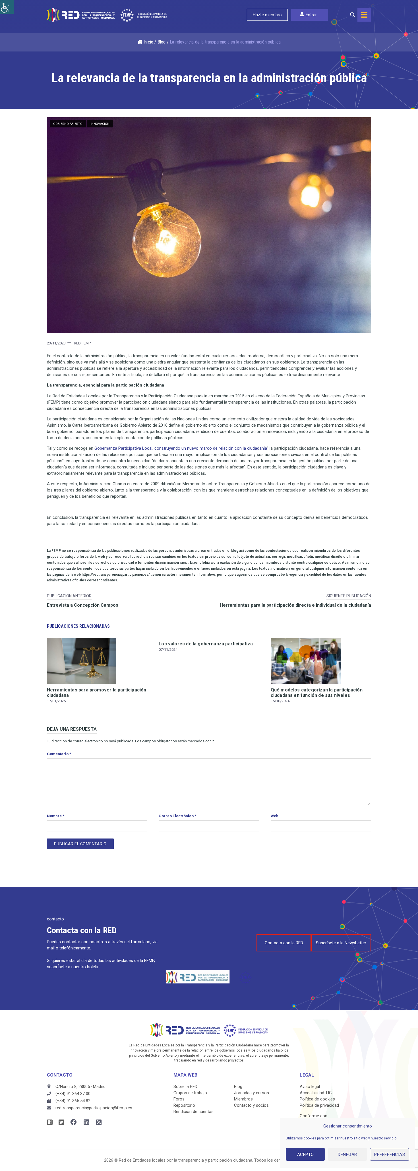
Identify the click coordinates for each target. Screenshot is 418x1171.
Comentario (59, 753)
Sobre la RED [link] (185, 1086)
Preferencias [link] (389, 1154)
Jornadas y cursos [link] (251, 1092)
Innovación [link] (99, 124)
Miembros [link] (243, 1099)
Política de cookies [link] (317, 1099)
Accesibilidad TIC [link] (316, 1092)
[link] (7, 7)
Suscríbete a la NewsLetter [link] (341, 942)
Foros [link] (179, 1099)
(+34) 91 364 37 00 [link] (72, 1093)
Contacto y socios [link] (251, 1105)
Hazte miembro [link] (267, 14)
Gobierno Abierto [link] (67, 124)
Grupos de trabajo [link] (190, 1092)
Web (274, 815)
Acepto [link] (305, 1154)
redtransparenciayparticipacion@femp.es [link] (93, 1107)
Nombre (55, 815)
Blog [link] (162, 42)
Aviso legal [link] (310, 1086)
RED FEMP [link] (82, 343)
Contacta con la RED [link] (284, 942)
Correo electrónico (177, 815)
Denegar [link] (347, 1154)
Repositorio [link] (184, 1105)
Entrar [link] (311, 14)
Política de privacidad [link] (319, 1105)
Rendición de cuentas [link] (193, 1111)
